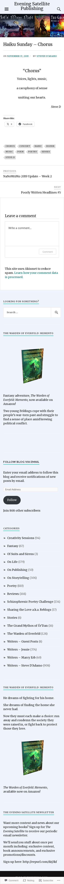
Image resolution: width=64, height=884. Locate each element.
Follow (12, 500)
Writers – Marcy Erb (21, 657)
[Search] (56, 9)
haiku (38, 146)
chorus (10, 146)
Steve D (10, 157)
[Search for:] (32, 312)
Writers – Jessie (18, 649)
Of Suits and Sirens (20, 554)
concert (24, 146)
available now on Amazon (21, 791)
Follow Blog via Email (21, 461)
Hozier (50, 146)
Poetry (32, 152)
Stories (12, 617)
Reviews (13, 594)
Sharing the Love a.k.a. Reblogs (29, 609)
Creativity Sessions (20, 538)
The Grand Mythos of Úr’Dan (27, 625)
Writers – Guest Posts (22, 641)
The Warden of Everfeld (23, 633)
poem (20, 152)
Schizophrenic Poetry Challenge (30, 601)
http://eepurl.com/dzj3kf (40, 862)
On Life (12, 562)
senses (46, 152)
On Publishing (17, 570)
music (9, 152)
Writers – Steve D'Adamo (24, 665)
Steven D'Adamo (47, 56)
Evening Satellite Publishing (32, 6)
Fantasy (12, 546)
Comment (48, 251)
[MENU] (6, 9)
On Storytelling (18, 578)
